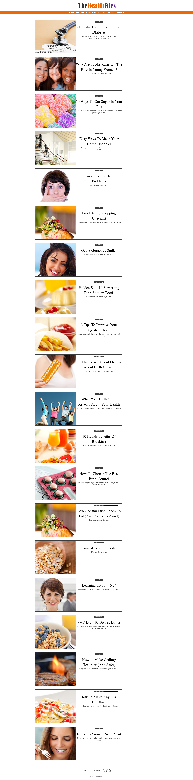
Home (71, 12)
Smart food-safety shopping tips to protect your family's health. (99, 222)
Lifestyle (120, 12)
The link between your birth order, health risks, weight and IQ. (99, 408)
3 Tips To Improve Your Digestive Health (99, 327)
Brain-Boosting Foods (99, 547)
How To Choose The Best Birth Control (99, 476)
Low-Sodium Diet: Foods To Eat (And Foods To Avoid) (99, 513)
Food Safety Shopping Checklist (99, 215)
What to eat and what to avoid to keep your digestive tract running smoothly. (99, 335)
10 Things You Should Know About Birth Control (99, 364)
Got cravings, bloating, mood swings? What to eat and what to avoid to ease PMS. (99, 627)
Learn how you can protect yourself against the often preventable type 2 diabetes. (99, 37)
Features (80, 12)
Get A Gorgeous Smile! (99, 250)
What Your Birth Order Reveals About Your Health (99, 401)
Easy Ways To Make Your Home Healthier (99, 141)
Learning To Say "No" (99, 585)
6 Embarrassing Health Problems (99, 178)
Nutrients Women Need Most (99, 733)
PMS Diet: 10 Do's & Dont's (99, 622)
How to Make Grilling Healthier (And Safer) (99, 662)
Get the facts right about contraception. (99, 371)
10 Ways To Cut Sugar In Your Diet (99, 104)
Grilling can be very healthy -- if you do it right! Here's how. (99, 669)
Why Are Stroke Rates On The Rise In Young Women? (99, 67)
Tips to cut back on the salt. (99, 520)
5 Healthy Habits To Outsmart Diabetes (99, 29)
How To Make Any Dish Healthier (99, 699)
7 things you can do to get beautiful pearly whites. (99, 254)
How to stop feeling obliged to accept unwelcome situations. (99, 589)
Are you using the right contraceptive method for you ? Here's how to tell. (99, 484)
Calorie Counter (106, 12)
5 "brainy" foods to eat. (99, 552)
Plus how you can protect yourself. (99, 73)
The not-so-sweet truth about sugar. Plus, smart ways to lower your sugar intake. (99, 112)
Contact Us (96, 770)
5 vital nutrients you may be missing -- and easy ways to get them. (99, 739)
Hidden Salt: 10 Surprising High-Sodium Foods (99, 290)
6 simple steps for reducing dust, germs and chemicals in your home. (99, 149)
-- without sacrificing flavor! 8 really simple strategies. (99, 706)
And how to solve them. (99, 185)
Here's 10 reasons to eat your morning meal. (99, 445)
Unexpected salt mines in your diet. (99, 297)
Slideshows (91, 12)
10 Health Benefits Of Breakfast (99, 439)
